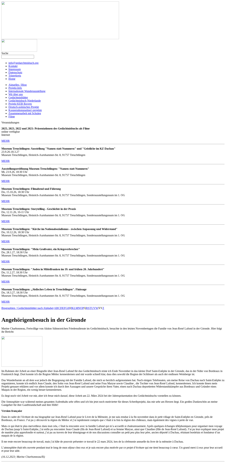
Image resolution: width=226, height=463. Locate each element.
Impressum (14, 69)
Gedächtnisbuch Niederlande (24, 100)
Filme (11, 116)
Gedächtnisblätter (18, 97)
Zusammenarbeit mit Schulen (24, 113)
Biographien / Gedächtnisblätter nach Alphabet (27, 308)
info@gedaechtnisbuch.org (23, 62)
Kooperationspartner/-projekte (25, 110)
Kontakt (12, 66)
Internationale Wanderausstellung (26, 91)
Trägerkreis (14, 75)
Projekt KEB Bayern (20, 103)
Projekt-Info (15, 87)
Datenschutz (15, 72)
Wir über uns (15, 94)
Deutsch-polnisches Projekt (23, 106)
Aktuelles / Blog (17, 84)
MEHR (5, 140)
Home (11, 78)
